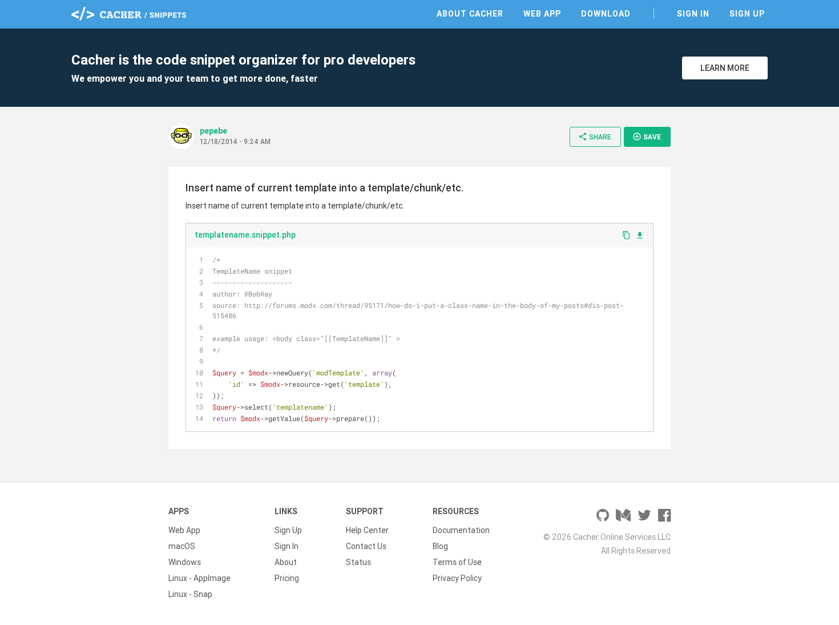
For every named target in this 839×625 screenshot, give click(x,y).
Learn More (724, 68)
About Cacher (470, 14)
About (286, 562)
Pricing (287, 578)
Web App (542, 14)
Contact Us (366, 546)
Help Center (367, 530)
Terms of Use (457, 562)
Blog (440, 546)
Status (358, 562)
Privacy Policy (457, 578)
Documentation (461, 530)
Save (646, 136)
